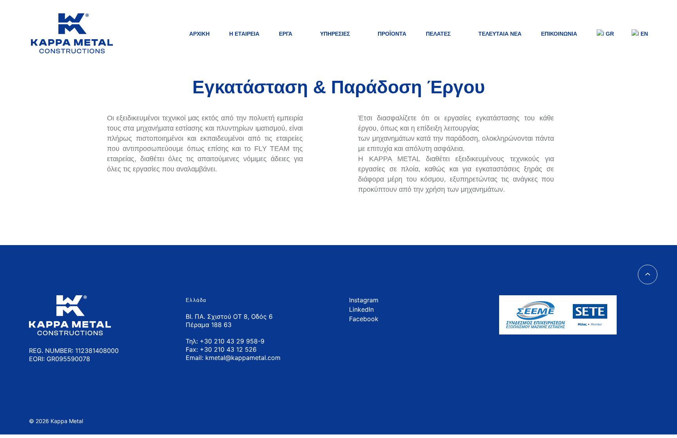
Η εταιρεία (244, 34)
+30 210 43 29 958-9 (232, 341)
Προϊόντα (392, 34)
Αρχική (199, 34)
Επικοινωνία (559, 34)
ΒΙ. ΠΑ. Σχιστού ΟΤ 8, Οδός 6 (229, 316)
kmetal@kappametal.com (243, 358)
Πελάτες (438, 34)
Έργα (285, 34)
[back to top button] (647, 274)
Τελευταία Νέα (499, 34)
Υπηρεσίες (335, 34)
